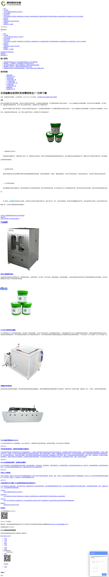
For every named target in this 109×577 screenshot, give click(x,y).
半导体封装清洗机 (52, 16)
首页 (5, 8)
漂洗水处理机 (57, 500)
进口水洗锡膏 (16, 500)
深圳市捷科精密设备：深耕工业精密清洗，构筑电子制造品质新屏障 (21, 65)
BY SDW (66, 524)
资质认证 (15, 11)
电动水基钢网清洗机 (7, 274)
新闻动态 (6, 19)
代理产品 (6, 18)
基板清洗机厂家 (11, 76)
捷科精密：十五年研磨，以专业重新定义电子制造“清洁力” (19, 63)
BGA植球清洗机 (32, 16)
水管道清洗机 (10, 78)
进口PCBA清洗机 (78, 16)
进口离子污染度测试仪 (42, 500)
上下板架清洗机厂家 (12, 82)
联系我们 (6, 22)
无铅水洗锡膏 (45, 97)
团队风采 (10, 11)
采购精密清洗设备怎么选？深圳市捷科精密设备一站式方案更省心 (21, 62)
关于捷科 (6, 10)
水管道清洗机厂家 (11, 79)
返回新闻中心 (4, 55)
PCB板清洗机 (10, 84)
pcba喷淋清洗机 (61, 16)
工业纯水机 (51, 500)
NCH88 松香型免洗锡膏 (8, 330)
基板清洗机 (9, 75)
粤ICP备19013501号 (54, 524)
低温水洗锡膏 (53, 97)
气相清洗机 (19, 16)
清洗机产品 (6, 15)
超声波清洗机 (64, 500)
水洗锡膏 (39, 97)
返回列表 (3, 53)
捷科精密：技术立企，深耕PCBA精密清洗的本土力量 (18, 66)
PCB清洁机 (13, 16)
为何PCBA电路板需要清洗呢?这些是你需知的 (12, 215)
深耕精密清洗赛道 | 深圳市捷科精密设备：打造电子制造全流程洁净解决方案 (24, 68)
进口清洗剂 (33, 500)
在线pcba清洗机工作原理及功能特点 (10, 218)
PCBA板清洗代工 (69, 16)
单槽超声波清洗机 (6, 386)
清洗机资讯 (6, 21)
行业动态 (11, 21)
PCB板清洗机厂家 (11, 86)
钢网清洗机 (71, 500)
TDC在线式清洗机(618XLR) (9, 440)
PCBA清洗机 (7, 13)
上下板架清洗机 (11, 81)
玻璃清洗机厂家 (11, 89)
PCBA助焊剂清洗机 (42, 16)
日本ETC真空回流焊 (25, 500)
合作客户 (20, 11)
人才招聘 (10, 24)
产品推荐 (4, 222)
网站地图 (61, 524)
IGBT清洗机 (25, 16)
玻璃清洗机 (9, 87)
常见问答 (16, 21)
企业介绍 (6, 11)
